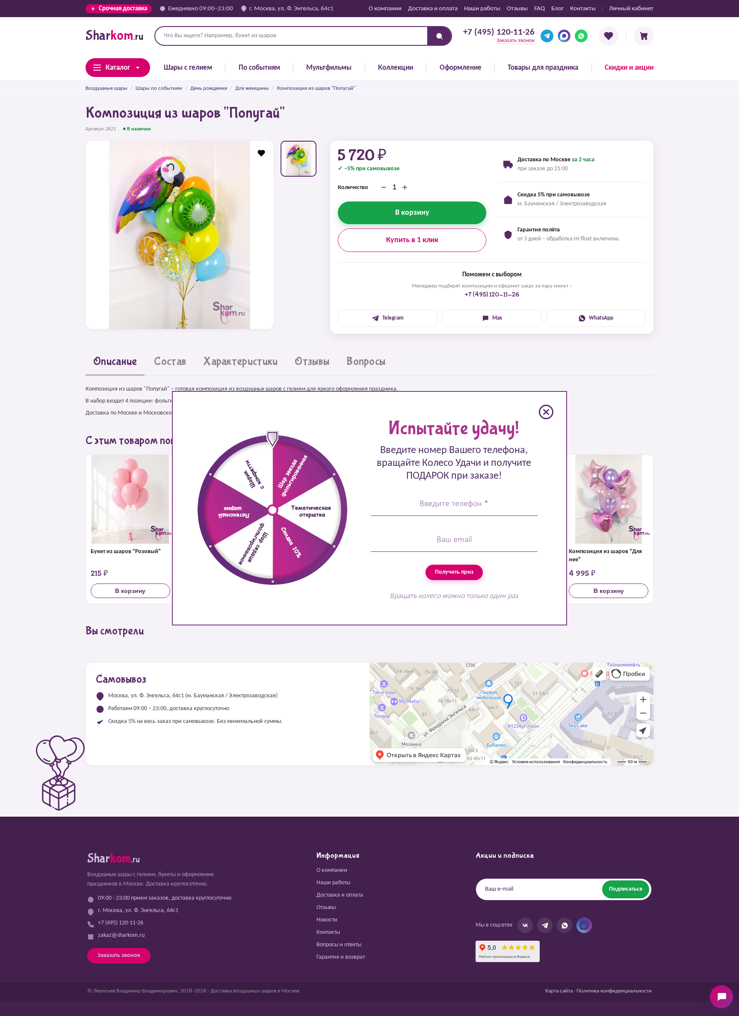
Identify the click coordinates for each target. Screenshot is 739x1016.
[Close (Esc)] (546, 412)
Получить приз (454, 572)
